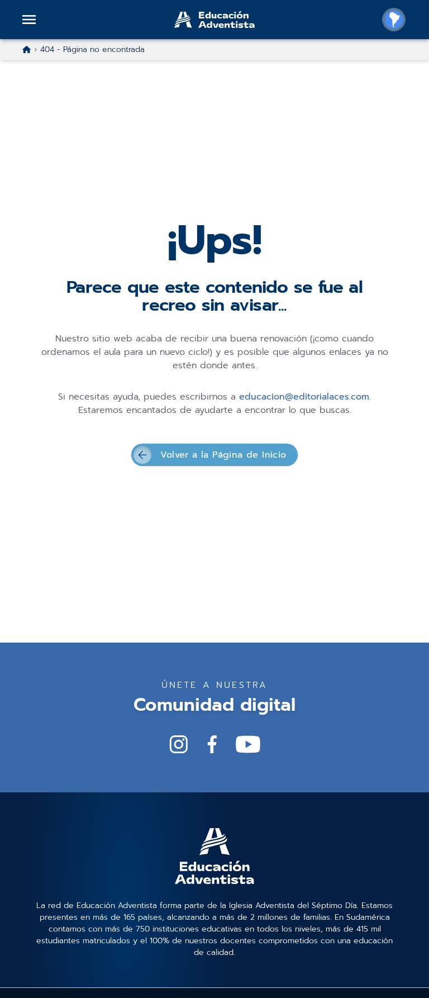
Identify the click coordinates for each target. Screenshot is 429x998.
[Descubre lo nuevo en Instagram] (179, 744)
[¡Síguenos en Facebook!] (212, 744)
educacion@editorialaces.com (304, 396)
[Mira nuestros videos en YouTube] (248, 744)
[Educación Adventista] (214, 19)
